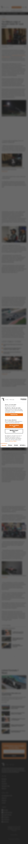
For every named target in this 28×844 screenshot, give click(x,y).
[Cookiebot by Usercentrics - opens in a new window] (20, 399)
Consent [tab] (4, 445)
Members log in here (14, 431)
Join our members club (14, 426)
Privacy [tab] (10, 445)
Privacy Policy (13, 441)
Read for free (14, 414)
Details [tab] (16, 445)
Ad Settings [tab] (23, 445)
